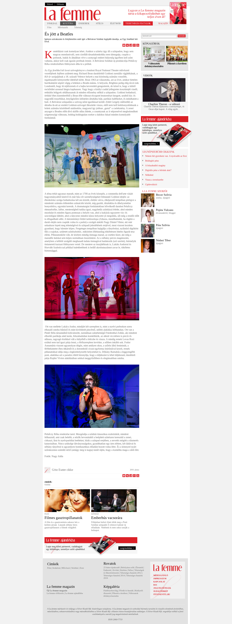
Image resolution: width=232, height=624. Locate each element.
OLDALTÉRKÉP (160, 591)
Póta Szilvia (163, 225)
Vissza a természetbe (154, 180)
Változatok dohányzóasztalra (154, 65)
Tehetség (78, 27)
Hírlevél (50, 4)
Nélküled (149, 175)
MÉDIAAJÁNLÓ (160, 575)
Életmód (139, 567)
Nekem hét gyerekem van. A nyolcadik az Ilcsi (166, 156)
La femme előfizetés (55, 593)
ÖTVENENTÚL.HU (161, 594)
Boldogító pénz (152, 161)
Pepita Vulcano (164, 209)
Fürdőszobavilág (111, 590)
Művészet (66, 568)
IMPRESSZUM (159, 578)
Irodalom (56, 568)
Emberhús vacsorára (106, 518)
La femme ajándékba (74, 593)
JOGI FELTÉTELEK (162, 588)
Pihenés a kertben (177, 63)
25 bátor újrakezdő (112, 567)
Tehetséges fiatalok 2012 (131, 573)
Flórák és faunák (126, 590)
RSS (155, 585)
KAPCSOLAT (159, 582)
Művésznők (63, 27)
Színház (47, 485)
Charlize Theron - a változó (164, 104)
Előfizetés (60, 4)
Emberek (107, 570)
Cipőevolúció (151, 184)
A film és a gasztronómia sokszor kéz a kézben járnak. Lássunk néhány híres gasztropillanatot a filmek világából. (62, 525)
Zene (82, 568)
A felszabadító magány (155, 165)
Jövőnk (116, 570)
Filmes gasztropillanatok (63, 518)
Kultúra (123, 570)
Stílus (130, 570)
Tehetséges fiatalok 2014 (114, 575)
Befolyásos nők (127, 567)
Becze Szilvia (164, 194)
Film (49, 27)
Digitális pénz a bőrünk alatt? (158, 170)
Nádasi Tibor (163, 240)
